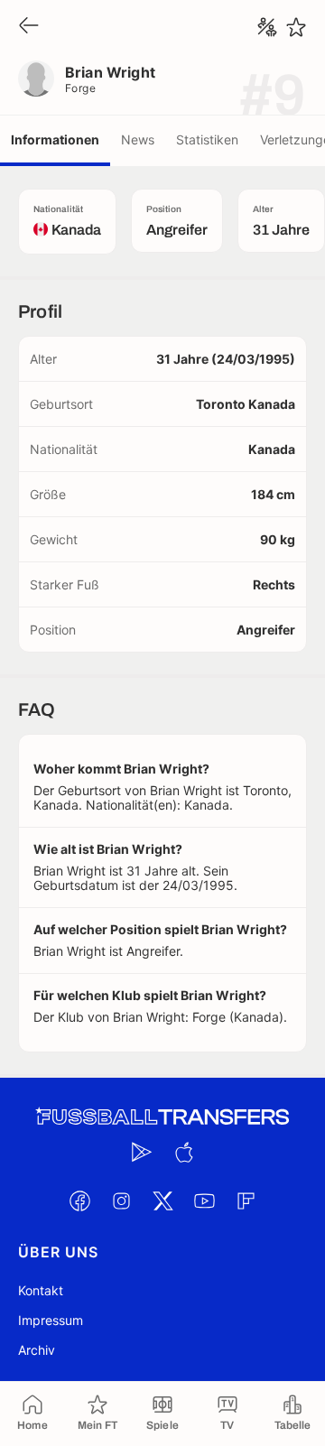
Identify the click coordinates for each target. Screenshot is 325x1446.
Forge (80, 88)
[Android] (141, 1151)
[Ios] (183, 1151)
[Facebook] (79, 1200)
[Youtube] (204, 1200)
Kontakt (40, 1290)
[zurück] (29, 26)
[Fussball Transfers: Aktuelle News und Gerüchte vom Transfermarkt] (162, 1117)
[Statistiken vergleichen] (267, 27)
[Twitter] (162, 1200)
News (137, 139)
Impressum (50, 1320)
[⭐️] (296, 27)
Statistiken (207, 139)
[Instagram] (121, 1200)
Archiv (36, 1350)
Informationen (55, 139)
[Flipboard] (245, 1200)
